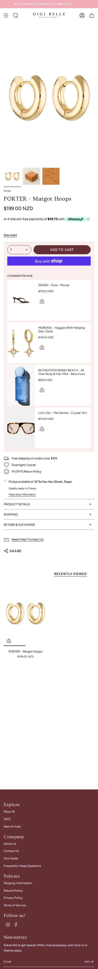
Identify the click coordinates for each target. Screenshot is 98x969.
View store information (22, 494)
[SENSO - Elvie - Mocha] (21, 300)
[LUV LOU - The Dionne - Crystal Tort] (21, 428)
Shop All (9, 811)
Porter (7, 190)
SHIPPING (11, 514)
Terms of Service (15, 905)
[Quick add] (9, 641)
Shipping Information (18, 883)
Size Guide (11, 858)
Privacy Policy (13, 897)
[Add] (42, 301)
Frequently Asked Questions (22, 866)
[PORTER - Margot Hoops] (25, 613)
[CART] (91, 15)
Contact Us (11, 851)
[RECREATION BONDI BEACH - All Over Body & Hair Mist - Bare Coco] (21, 385)
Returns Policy (13, 890)
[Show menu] (5, 15)
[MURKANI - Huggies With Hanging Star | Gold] (21, 342)
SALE (7, 819)
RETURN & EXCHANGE (19, 524)
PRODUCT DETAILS (17, 504)
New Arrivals (12, 826)
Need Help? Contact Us (28, 539)
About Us (10, 843)
